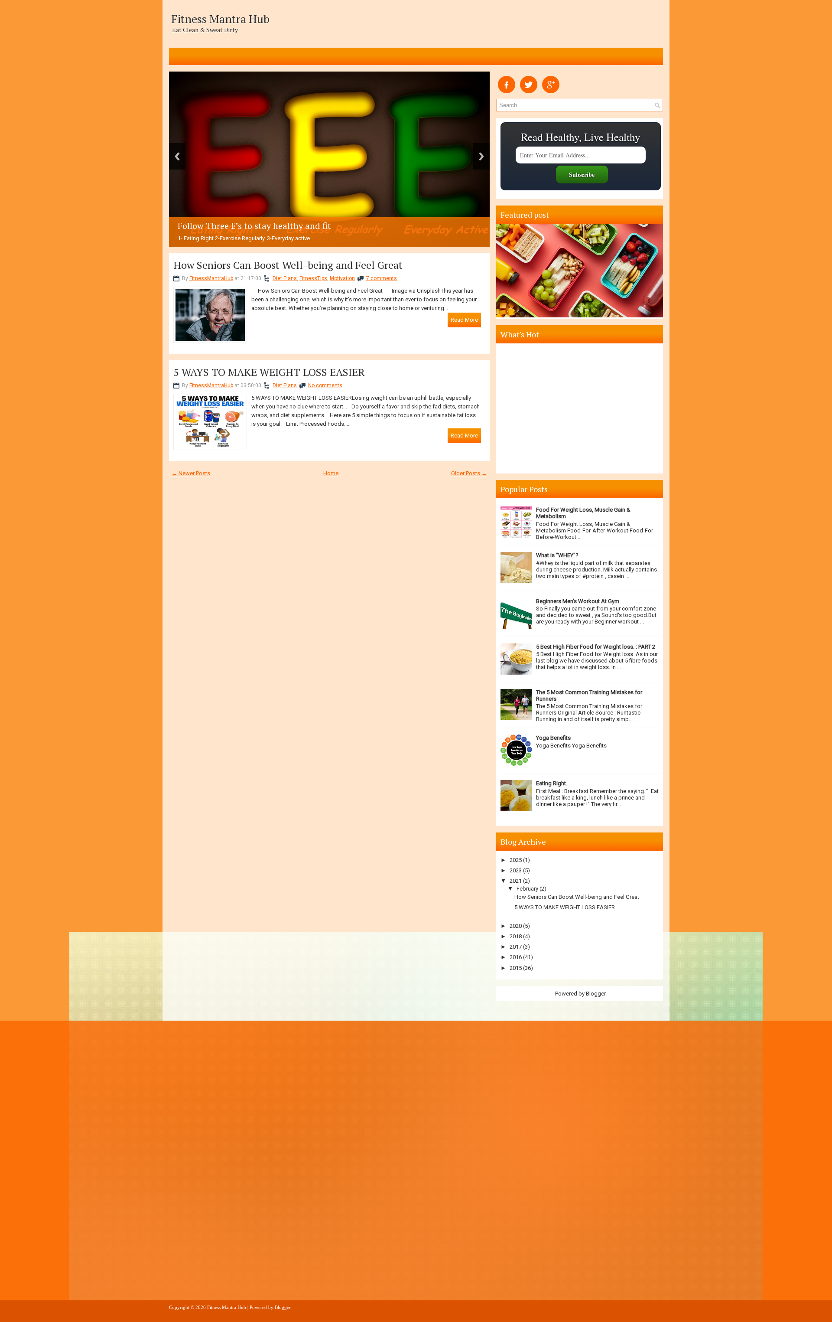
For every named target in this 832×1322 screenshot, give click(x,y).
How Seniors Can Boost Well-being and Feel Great (288, 265)
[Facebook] (506, 91)
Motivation (342, 278)
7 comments (381, 278)
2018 (516, 936)
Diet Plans (285, 278)
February (527, 888)
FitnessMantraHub (211, 278)
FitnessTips (313, 278)
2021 (516, 881)
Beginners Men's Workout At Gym (577, 601)
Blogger (595, 993)
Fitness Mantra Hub (220, 18)
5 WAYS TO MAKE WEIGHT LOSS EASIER (269, 372)
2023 (516, 870)
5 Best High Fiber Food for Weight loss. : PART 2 (595, 646)
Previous (177, 156)
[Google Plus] (550, 91)
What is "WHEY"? (557, 555)
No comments (325, 385)
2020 (516, 926)
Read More (464, 320)
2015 (516, 968)
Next (481, 156)
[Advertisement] (580, 408)
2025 (516, 860)
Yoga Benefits (553, 737)
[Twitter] (528, 91)
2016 (516, 957)
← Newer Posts (191, 473)
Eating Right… (553, 783)
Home (330, 473)
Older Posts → (469, 473)
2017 (516, 946)
